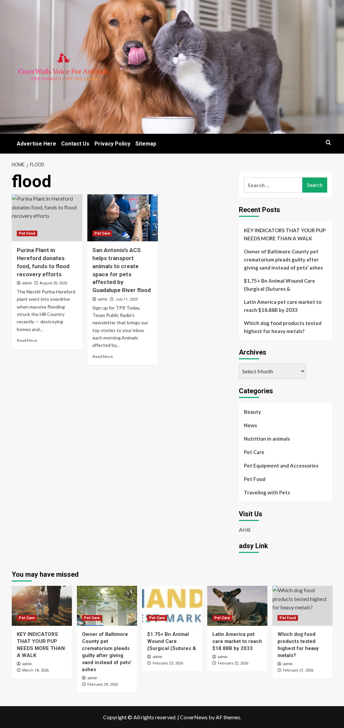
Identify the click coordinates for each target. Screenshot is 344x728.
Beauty (252, 412)
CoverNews (194, 717)
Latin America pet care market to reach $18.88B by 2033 (282, 306)
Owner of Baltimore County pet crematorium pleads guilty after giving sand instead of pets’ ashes (283, 259)
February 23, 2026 (168, 663)
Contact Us (75, 143)
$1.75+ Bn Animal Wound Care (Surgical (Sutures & (279, 285)
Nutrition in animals (267, 439)
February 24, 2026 (102, 684)
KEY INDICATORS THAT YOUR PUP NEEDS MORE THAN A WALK (285, 234)
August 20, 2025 (53, 283)
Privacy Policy (112, 143)
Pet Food (27, 233)
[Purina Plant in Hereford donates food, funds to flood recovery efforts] (47, 217)
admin (27, 283)
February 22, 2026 (233, 663)
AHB (245, 529)
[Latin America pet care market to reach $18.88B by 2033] (237, 606)
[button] (328, 142)
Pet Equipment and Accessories (281, 465)
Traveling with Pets (267, 492)
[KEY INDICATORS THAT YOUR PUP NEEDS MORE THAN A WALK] (42, 606)
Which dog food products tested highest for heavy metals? (282, 327)
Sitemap (145, 143)
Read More (27, 340)
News (250, 425)
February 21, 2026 (298, 670)
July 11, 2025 (126, 299)
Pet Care (102, 233)
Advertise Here (36, 143)
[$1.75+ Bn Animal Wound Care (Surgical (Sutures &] (172, 606)
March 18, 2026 (35, 670)
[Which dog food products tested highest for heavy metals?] (302, 606)
